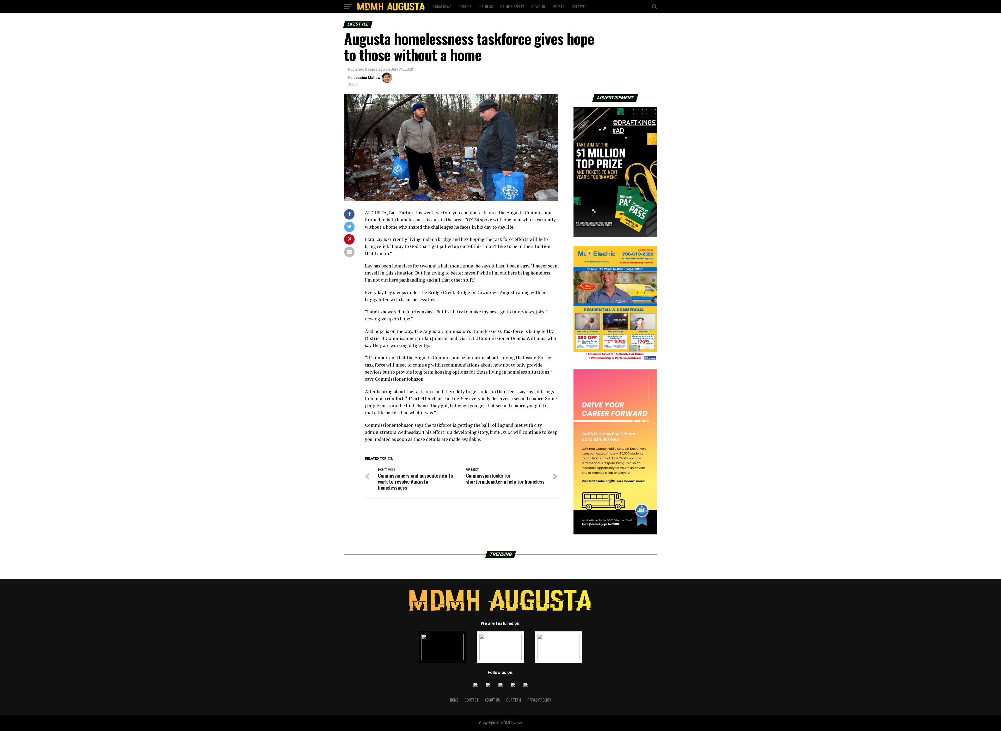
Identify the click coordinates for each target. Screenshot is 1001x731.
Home (454, 700)
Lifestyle (579, 6)
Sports (558, 6)
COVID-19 (538, 6)
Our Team (513, 700)
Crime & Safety (512, 6)
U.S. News (486, 6)
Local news (442, 6)
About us (492, 700)
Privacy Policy (539, 700)
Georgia (465, 6)
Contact (472, 700)
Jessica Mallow (366, 78)
